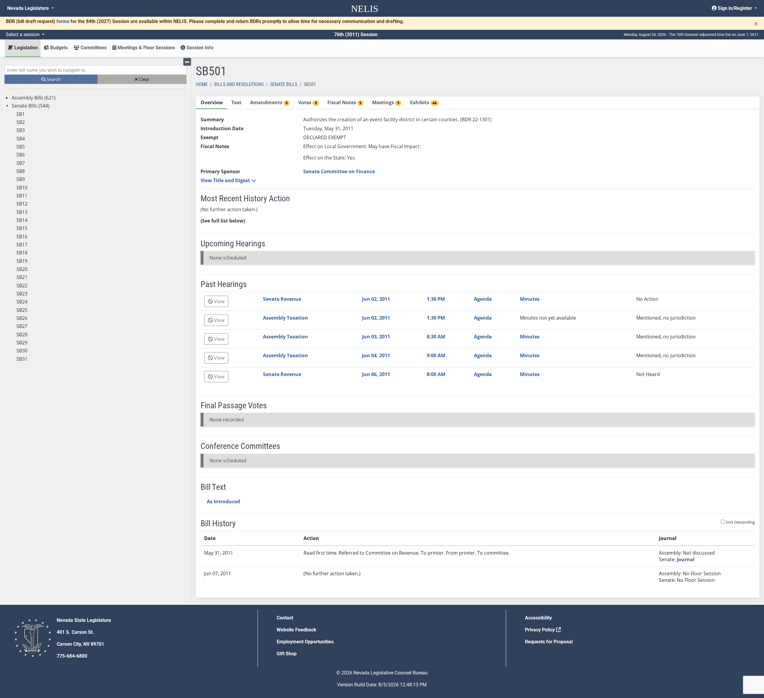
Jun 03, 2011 (376, 336)
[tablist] (478, 347)
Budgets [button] (58, 47)
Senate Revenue (282, 299)
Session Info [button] (199, 47)
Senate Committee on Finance (339, 171)
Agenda (483, 299)
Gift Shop (287, 653)
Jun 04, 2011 (376, 355)
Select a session (23, 34)
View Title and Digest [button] (226, 180)
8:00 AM (436, 374)
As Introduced (223, 501)
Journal (685, 559)
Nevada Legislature (28, 8)
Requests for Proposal (549, 642)
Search (53, 79)
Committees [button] (93, 47)
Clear (144, 79)
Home (202, 84)
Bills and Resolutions (239, 84)
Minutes (530, 299)
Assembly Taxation (285, 318)
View (218, 301)
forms (62, 21)
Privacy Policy (540, 630)
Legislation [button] (25, 47)
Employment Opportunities (305, 642)
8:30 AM (436, 336)
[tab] (211, 103)
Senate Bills (283, 84)
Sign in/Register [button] (735, 8)
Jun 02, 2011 (376, 299)
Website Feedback (296, 630)
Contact (285, 618)
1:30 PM (436, 299)
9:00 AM (436, 355)
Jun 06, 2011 (376, 374)
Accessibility (538, 618)
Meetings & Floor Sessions (145, 47)
